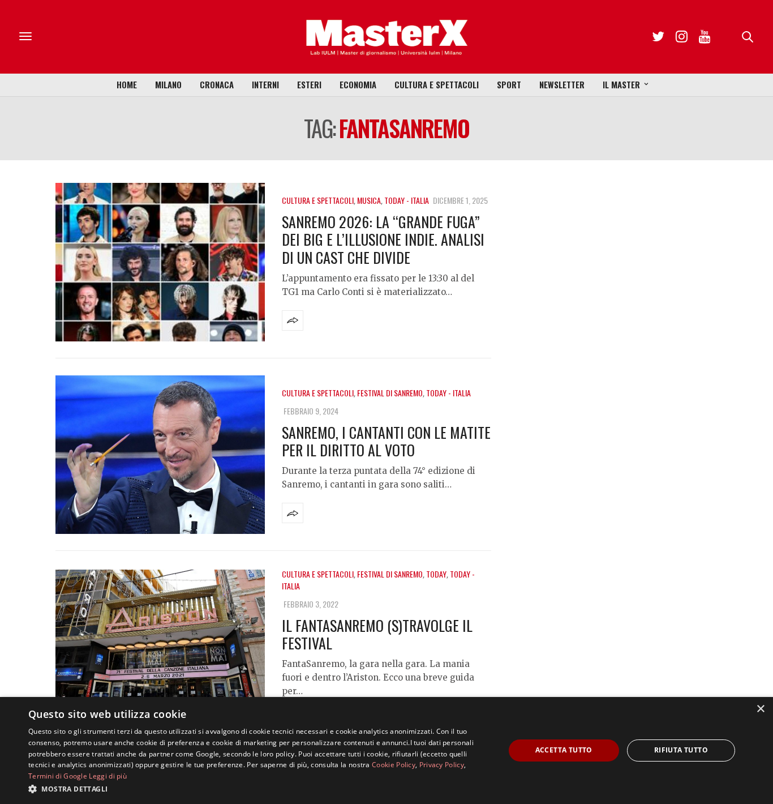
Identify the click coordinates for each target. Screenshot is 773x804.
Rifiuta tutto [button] (681, 750)
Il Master (621, 84)
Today (436, 574)
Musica (369, 200)
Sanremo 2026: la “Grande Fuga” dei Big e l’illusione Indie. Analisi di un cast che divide (383, 239)
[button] (259, 789)
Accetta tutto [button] (563, 750)
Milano (168, 84)
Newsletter (562, 84)
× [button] (760, 709)
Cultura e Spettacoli (436, 84)
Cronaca (217, 84)
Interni (265, 84)
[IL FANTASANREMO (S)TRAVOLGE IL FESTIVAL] (160, 649)
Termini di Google (57, 776)
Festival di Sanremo (390, 393)
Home (127, 84)
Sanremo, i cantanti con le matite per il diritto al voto (386, 441)
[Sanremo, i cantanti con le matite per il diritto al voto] (160, 454)
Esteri (309, 84)
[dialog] (386, 750)
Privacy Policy (441, 764)
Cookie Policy (393, 764)
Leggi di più (108, 776)
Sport (509, 84)
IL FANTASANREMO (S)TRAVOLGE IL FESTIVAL (377, 634)
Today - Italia (406, 200)
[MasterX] (386, 37)
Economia (358, 84)
